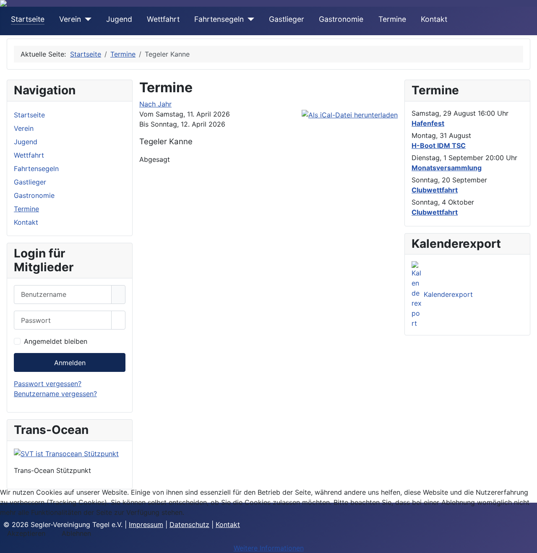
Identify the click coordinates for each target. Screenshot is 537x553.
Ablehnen (76, 533)
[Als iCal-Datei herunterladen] (350, 114)
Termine (392, 19)
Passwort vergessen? (47, 383)
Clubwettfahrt (435, 190)
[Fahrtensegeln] (249, 19)
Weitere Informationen (269, 548)
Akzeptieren (26, 533)
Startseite (27, 19)
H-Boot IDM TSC (439, 145)
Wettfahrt (163, 19)
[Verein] (86, 19)
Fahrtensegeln (219, 19)
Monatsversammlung (447, 168)
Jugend (119, 19)
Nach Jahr (155, 104)
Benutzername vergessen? (55, 393)
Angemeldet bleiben (55, 341)
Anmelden (70, 362)
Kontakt (434, 19)
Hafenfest (428, 123)
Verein (70, 19)
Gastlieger (286, 19)
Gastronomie (341, 19)
